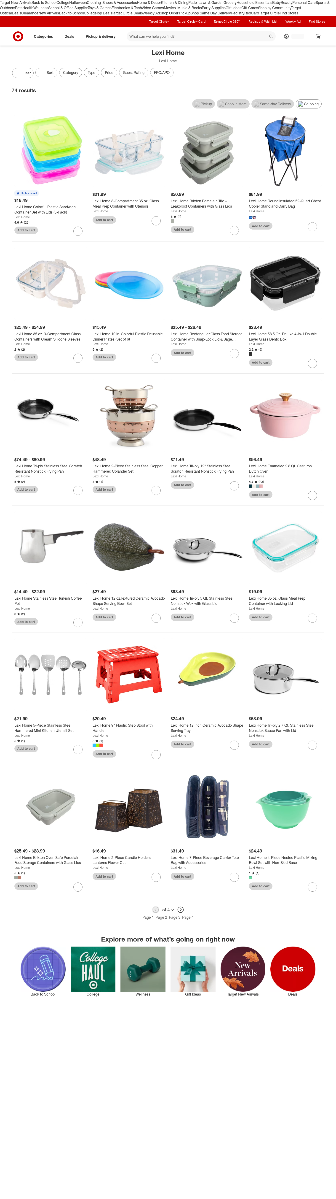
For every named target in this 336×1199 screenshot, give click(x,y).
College (62, 2)
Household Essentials (254, 2)
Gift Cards (249, 7)
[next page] (180, 909)
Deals (16, 13)
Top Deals (104, 13)
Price (109, 72)
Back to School (44, 2)
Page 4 (188, 917)
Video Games (153, 7)
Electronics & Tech (127, 7)
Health (27, 7)
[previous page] (155, 909)
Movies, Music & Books (183, 7)
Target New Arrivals (16, 2)
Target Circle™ (159, 21)
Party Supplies (214, 7)
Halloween (78, 2)
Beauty (286, 2)
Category (70, 72)
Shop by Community (274, 7)
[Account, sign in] (295, 36)
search (271, 36)
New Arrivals (48, 13)
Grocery (230, 2)
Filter (26, 73)
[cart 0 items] (318, 36)
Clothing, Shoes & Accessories (112, 2)
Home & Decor (149, 2)
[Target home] (18, 36)
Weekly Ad (151, 13)
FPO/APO (162, 72)
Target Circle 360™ (227, 21)
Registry (237, 13)
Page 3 (174, 917)
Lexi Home (22, 217)
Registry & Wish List (262, 21)
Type (91, 72)
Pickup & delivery (100, 36)
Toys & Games (100, 7)
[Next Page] (319, 73)
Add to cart (26, 230)
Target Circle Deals (127, 13)
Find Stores (289, 13)
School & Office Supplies (68, 7)
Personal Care (304, 2)
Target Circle (269, 13)
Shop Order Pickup (175, 13)
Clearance (29, 13)
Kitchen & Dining (174, 2)
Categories (43, 36)
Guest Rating (133, 72)
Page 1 (148, 917)
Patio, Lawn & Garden (206, 2)
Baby (276, 2)
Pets (18, 7)
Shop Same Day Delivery (210, 13)
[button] (26, 193)
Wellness (40, 7)
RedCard (251, 13)
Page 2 (161, 917)
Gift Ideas (233, 7)
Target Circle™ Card (191, 21)
